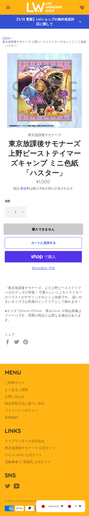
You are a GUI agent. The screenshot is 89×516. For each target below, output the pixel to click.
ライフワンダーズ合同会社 (25, 441)
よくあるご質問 (16, 390)
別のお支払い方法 (43, 268)
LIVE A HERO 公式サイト (23, 455)
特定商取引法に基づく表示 (25, 403)
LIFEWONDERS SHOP (28, 501)
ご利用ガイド (15, 382)
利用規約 (11, 417)
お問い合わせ (15, 396)
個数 (7, 201)
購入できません (43, 229)
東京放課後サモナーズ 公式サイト (30, 448)
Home (6, 37)
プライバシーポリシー (21, 410)
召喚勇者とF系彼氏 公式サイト (28, 462)
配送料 (25, 188)
